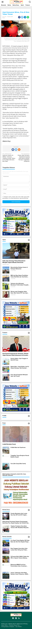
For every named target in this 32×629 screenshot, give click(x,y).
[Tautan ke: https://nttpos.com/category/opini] (29, 240)
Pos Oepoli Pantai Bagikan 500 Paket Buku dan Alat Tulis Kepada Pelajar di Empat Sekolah (20, 541)
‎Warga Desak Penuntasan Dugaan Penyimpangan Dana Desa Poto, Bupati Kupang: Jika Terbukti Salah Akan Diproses (15, 522)
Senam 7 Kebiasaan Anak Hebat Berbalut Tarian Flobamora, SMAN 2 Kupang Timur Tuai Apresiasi (20, 573)
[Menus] (2, 2)
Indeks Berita (4, 625)
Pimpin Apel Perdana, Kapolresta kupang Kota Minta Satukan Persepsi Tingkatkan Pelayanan (24, 157)
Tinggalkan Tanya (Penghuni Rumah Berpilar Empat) (20, 456)
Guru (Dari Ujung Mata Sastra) (18, 463)
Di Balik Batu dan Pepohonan (18, 447)
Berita (3, 17)
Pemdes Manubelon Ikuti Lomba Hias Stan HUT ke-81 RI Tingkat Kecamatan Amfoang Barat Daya (19, 514)
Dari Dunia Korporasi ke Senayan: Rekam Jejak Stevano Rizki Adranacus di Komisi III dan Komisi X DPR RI (15, 354)
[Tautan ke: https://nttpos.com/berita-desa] (29, 510)
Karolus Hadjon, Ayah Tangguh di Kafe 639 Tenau (19, 359)
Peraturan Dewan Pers (14, 625)
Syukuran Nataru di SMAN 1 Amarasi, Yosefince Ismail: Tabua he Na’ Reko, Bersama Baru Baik (8, 157)
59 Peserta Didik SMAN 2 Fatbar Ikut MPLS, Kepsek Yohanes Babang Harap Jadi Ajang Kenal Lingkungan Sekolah (20, 557)
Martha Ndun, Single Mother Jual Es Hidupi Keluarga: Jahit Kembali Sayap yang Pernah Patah (20, 367)
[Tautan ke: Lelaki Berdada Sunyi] (16, 434)
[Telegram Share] (25, 17)
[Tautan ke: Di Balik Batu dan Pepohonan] (5, 450)
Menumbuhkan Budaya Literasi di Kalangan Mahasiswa (19, 268)
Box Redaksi (19, 626)
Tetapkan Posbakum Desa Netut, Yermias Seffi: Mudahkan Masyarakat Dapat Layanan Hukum (20, 526)
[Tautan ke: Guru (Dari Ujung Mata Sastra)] (5, 466)
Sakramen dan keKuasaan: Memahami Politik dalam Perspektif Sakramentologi (20, 284)
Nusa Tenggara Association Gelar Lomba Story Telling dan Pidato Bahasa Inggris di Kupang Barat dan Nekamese (20, 549)
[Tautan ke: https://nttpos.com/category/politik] (29, 416)
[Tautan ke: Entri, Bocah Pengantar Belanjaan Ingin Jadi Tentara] (5, 377)
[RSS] (19, 149)
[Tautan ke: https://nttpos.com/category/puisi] (29, 423)
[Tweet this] (22, 17)
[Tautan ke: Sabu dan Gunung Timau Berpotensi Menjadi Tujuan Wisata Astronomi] (16, 251)
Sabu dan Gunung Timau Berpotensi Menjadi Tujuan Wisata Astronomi (13, 261)
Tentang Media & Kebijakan (7, 626)
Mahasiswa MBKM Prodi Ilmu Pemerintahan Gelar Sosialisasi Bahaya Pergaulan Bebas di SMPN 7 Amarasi (20, 565)
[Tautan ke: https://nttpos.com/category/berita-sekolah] (29, 537)
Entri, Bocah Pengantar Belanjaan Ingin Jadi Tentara (19, 375)
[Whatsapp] (28, 17)
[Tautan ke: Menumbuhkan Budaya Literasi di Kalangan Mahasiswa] (5, 270)
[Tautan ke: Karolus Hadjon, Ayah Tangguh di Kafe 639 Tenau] (5, 361)
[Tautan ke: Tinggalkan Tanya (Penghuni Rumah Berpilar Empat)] (5, 458)
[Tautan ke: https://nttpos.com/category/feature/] (29, 333)
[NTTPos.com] (16, 2)
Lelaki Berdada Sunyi (9, 444)
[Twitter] (16, 149)
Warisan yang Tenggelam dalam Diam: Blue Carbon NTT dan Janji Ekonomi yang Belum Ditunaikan (19, 292)
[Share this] (19, 17)
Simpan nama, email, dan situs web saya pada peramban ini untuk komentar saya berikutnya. (15, 197)
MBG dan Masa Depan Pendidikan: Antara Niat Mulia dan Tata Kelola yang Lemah (19, 276)
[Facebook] (13, 149)
